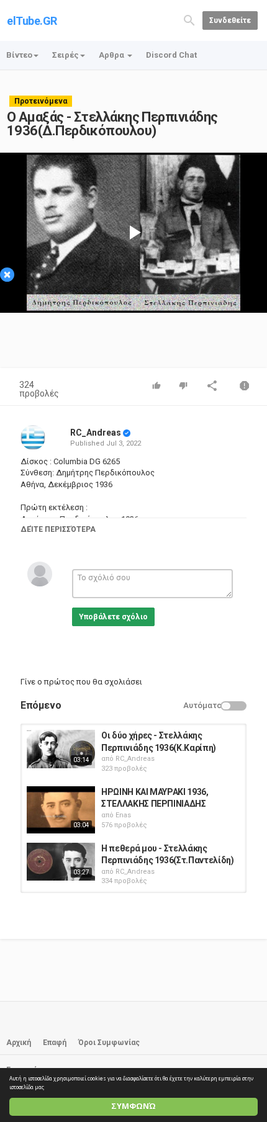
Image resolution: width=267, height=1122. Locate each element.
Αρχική (18, 1042)
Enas (123, 815)
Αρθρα (112, 55)
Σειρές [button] (65, 55)
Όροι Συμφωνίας (109, 1042)
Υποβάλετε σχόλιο (113, 617)
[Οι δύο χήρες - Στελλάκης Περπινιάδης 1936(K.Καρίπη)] (61, 749)
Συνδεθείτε (230, 20)
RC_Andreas (95, 433)
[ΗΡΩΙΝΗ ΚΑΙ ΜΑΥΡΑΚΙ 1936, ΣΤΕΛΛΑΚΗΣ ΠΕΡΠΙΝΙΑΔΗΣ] (61, 809)
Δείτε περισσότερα (58, 529)
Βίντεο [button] (19, 55)
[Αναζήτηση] (189, 19)
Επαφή (54, 1042)
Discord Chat (171, 55)
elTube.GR (32, 20)
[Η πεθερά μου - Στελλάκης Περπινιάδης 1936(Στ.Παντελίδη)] (61, 862)
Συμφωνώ (133, 1106)
